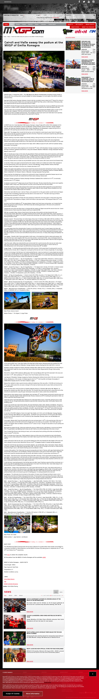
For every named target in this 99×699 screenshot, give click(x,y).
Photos (18, 24)
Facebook (79, 1)
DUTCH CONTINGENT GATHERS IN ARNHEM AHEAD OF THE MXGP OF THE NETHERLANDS (44, 599)
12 (55, 595)
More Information (32, 694)
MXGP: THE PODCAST (88, 27)
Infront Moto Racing (9, 579)
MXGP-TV (70, 24)
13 (57, 595)
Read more (30, 611)
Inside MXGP (52, 24)
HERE (44, 557)
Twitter (84, 1)
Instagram (93, 1)
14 (59, 595)
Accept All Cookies (12, 694)
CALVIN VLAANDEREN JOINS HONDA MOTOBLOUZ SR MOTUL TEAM (44, 616)
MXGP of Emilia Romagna (11, 584)
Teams (36, 24)
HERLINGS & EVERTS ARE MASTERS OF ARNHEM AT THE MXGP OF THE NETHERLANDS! (88, 62)
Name (22, 15)
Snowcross (7, 2)
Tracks (24, 24)
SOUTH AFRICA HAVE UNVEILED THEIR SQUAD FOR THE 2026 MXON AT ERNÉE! (44, 632)
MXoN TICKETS (90, 24)
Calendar (43, 24)
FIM (5, 581)
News (11, 24)
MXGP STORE (75, 27)
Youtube (89, 1)
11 (53, 595)
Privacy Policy (55, 17)
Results (30, 24)
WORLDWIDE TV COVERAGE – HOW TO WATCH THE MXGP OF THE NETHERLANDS (88, 79)
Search (68, 15)
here (8, 555)
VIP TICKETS (79, 24)
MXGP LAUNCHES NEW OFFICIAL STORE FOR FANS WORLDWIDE (45, 649)
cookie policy (47, 682)
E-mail (38, 15)
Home (6, 24)
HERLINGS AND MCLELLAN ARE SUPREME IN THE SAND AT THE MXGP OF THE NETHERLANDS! (88, 44)
